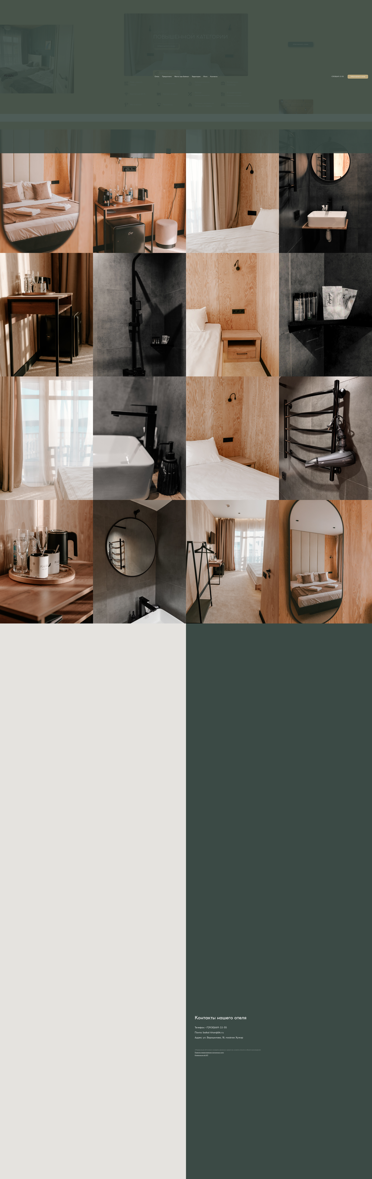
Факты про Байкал (181, 76)
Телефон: (200, 1028)
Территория (196, 76)
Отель (157, 76)
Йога (205, 76)
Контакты (213, 76)
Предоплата (167, 76)
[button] (201, 1055)
